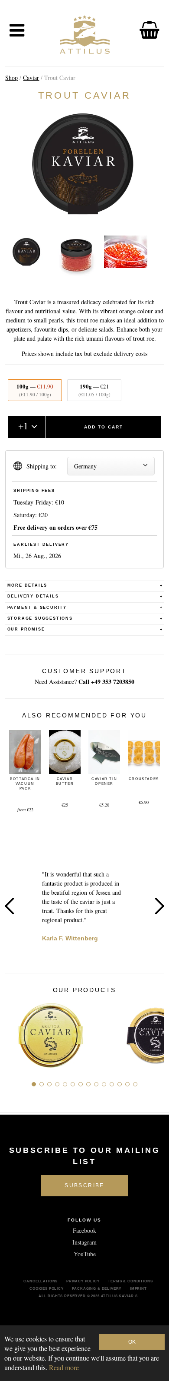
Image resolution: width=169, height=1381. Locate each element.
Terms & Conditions (130, 1281)
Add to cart (103, 427)
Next (159, 906)
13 (127, 1084)
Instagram (84, 1242)
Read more (64, 1367)
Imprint (138, 1288)
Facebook (84, 1230)
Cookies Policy (46, 1288)
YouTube (85, 1254)
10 (104, 1084)
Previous (9, 906)
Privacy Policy (83, 1281)
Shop (11, 77)
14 (135, 1084)
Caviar (31, 77)
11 (112, 1084)
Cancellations (40, 1281)
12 (119, 1084)
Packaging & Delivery (96, 1288)
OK (132, 1342)
